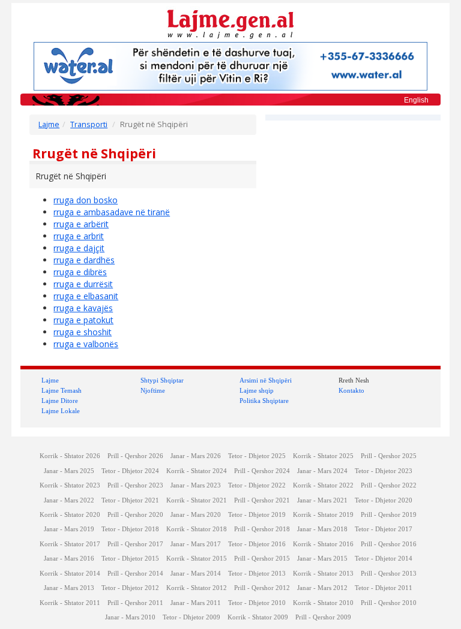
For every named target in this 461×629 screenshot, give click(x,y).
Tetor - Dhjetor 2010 (257, 603)
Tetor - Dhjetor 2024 (130, 471)
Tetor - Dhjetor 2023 (383, 471)
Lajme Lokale (60, 410)
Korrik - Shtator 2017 (70, 544)
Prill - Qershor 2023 (135, 485)
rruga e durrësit (83, 284)
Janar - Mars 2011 (195, 603)
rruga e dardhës (84, 260)
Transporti (88, 124)
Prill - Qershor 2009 (323, 617)
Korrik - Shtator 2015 (196, 558)
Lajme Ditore (59, 400)
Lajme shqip (257, 390)
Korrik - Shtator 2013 (323, 573)
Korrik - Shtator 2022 (323, 485)
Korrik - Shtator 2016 (323, 544)
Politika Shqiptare (264, 400)
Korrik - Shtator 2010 (323, 603)
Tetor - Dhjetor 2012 (130, 588)
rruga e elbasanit (85, 296)
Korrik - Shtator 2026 (70, 456)
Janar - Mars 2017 (195, 544)
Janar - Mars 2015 (322, 558)
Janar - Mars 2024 (322, 471)
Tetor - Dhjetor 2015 (130, 558)
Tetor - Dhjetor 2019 (257, 514)
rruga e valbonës (85, 344)
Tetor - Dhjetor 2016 (257, 544)
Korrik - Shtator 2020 (70, 514)
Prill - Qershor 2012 (262, 588)
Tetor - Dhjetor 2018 (130, 529)
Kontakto (351, 390)
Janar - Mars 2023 (195, 485)
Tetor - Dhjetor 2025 (257, 456)
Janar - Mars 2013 (69, 588)
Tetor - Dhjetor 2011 (383, 588)
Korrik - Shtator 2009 (257, 617)
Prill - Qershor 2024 (262, 471)
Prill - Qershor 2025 (389, 456)
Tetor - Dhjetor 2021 (130, 500)
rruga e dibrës (80, 272)
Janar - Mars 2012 (322, 588)
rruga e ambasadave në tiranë (111, 212)
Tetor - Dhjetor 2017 (383, 529)
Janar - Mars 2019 (69, 529)
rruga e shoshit (82, 332)
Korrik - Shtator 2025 (323, 456)
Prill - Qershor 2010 (389, 603)
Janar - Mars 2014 (195, 573)
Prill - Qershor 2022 (389, 485)
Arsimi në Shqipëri (266, 380)
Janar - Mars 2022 (69, 500)
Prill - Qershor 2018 (262, 529)
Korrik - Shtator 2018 (196, 529)
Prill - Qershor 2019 (389, 514)
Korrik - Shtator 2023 (70, 485)
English (416, 100)
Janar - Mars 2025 (69, 471)
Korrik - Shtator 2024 (196, 471)
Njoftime (152, 390)
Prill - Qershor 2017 (135, 544)
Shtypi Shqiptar (162, 380)
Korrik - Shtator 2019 (323, 514)
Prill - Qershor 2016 (389, 544)
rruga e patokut (83, 320)
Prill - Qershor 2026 (135, 456)
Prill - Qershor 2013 (389, 573)
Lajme (48, 124)
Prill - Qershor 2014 (135, 573)
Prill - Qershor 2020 (135, 514)
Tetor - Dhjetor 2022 (257, 485)
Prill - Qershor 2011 (135, 603)
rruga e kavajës (83, 308)
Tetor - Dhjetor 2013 (257, 573)
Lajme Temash (61, 390)
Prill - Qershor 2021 (262, 500)
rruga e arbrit (78, 236)
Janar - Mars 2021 (322, 500)
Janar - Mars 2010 (130, 617)
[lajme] (230, 23)
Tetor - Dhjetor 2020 (383, 500)
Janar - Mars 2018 (322, 529)
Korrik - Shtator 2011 (70, 603)
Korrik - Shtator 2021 (196, 500)
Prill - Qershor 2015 (262, 558)
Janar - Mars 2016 (69, 558)
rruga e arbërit (81, 224)
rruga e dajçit (78, 248)
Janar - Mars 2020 (195, 514)
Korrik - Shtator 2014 (70, 573)
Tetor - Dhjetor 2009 (191, 617)
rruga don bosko (85, 200)
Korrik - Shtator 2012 (196, 588)
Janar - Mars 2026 (195, 456)
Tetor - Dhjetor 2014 (383, 558)
